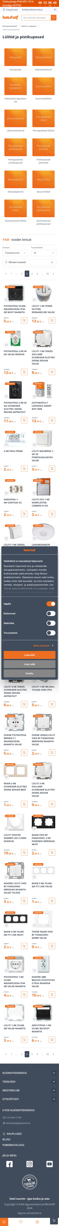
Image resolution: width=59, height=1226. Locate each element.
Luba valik (29, 664)
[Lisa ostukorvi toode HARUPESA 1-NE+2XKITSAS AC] (24, 514)
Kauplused (12, 9)
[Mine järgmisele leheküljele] (53, 274)
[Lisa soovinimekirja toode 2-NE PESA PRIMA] (6, 445)
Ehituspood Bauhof (10, 26)
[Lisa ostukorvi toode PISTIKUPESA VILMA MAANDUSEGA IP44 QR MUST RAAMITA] (24, 320)
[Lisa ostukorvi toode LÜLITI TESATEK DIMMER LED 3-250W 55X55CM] (24, 852)
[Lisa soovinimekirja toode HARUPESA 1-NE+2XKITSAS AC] (6, 493)
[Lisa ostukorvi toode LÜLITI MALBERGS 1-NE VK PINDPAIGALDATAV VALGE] (52, 468)
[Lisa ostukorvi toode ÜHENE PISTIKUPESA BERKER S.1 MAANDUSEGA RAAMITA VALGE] (24, 752)
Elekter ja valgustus (29, 26)
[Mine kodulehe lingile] (10, 17)
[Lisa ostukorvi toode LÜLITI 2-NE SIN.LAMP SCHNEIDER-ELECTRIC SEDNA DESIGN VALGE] (52, 804)
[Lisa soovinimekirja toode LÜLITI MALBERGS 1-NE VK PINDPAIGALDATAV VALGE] (34, 445)
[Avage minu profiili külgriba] (37, 1222)
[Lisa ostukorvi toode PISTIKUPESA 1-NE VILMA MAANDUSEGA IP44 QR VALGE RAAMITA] (24, 994)
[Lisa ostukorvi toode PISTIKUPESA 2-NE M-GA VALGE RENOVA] (24, 372)
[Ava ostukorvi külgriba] (54, 1220)
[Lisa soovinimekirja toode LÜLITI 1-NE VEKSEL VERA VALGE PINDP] (6, 538)
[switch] (50, 613)
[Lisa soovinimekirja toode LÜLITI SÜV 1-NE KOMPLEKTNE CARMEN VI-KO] (34, 493)
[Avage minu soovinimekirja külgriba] (21, 1222)
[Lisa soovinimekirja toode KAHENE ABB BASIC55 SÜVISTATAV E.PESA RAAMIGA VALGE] (34, 971)
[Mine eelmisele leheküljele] (6, 274)
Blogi (6, 1139)
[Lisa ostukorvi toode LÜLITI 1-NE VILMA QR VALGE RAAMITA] (24, 1040)
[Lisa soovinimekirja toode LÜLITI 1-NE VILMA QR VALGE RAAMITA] (6, 1019)
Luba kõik (29, 655)
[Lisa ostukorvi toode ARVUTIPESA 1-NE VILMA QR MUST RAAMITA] (52, 1040)
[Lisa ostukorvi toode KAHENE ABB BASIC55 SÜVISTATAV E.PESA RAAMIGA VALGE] (52, 994)
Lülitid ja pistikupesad (11, 29)
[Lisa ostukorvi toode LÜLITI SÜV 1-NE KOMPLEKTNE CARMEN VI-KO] (52, 514)
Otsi (53, 17)
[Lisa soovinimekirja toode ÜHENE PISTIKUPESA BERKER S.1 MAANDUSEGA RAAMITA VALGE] (6, 729)
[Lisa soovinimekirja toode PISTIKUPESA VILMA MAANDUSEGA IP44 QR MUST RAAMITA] (6, 300)
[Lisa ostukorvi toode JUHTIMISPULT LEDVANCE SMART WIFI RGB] (52, 420)
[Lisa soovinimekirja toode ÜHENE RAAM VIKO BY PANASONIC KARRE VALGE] (34, 925)
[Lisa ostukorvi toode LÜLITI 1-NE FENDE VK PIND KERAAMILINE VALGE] (52, 320)
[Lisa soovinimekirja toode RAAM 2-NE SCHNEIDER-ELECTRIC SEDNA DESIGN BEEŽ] (6, 777)
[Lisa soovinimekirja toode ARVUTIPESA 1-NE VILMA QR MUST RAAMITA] (34, 1019)
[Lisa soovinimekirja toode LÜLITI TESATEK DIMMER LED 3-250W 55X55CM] (6, 829)
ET (55, 9)
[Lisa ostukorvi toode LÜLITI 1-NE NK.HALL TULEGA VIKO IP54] (52, 704)
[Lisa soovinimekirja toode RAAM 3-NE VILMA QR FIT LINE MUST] (6, 925)
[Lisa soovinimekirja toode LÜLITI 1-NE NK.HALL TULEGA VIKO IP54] (34, 680)
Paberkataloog (13, 1145)
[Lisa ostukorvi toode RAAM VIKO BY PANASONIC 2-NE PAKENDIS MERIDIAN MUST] (52, 852)
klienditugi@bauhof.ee (18, 1123)
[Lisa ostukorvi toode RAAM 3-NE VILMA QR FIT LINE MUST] (24, 946)
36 (47, 273)
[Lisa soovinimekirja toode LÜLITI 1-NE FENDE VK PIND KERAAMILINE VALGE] (34, 300)
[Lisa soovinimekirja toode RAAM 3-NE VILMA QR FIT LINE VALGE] (34, 877)
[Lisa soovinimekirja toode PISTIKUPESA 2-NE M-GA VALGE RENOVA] (6, 345)
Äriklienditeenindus (32, 9)
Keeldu (29, 673)
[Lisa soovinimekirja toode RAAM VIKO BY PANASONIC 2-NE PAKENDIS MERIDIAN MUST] (34, 829)
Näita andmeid (41, 645)
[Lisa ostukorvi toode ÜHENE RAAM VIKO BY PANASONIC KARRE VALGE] (52, 946)
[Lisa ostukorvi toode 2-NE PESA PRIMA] (24, 468)
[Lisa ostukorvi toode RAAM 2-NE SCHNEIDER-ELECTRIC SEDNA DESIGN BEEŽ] (24, 804)
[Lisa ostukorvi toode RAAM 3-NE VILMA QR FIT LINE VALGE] (52, 901)
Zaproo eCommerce (29, 1213)
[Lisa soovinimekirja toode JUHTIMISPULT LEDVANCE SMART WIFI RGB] (34, 396)
